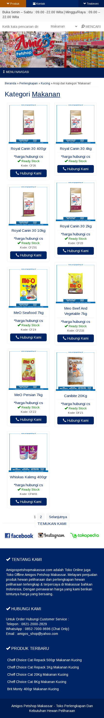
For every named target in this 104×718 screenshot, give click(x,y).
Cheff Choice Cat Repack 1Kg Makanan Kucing (43, 667)
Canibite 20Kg (75, 396)
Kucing (45, 83)
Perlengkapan (28, 83)
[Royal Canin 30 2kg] (75, 219)
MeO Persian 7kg (28, 395)
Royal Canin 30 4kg (76, 148)
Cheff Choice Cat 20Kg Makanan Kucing (37, 674)
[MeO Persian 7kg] (28, 387)
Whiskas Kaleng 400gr (28, 477)
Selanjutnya (58, 517)
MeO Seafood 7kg (29, 313)
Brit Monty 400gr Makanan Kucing (33, 689)
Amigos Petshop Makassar (32, 706)
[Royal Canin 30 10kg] (28, 223)
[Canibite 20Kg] (75, 388)
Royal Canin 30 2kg (76, 226)
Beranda (10, 83)
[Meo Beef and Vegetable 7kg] (75, 301)
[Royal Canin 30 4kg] (75, 141)
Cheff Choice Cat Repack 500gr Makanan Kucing (44, 660)
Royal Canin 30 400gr (28, 148)
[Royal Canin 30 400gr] (28, 141)
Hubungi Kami (30, 173)
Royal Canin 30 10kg (28, 230)
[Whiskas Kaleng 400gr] (28, 469)
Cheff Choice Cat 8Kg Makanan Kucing (36, 682)
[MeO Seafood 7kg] (28, 305)
